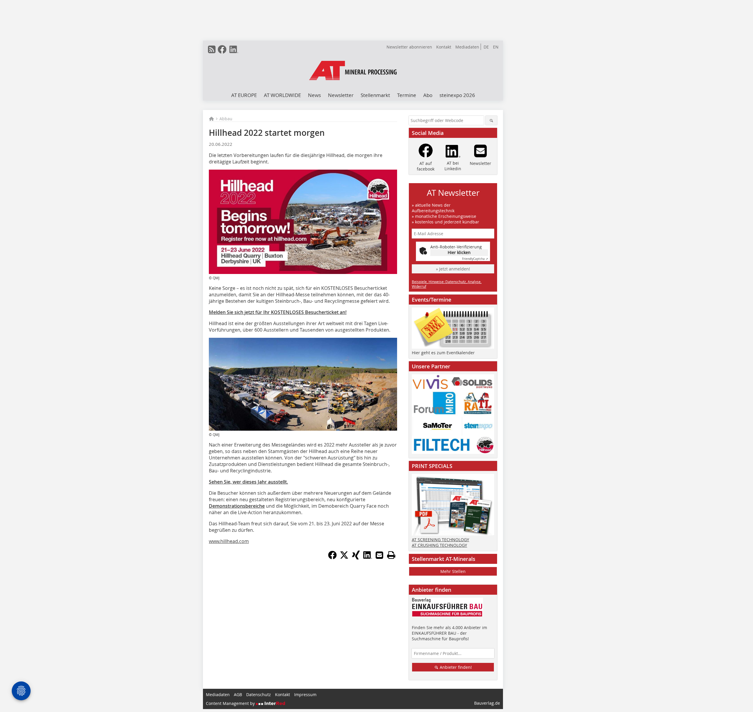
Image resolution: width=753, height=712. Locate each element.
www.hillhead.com (229, 541)
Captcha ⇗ (475, 259)
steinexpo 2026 (457, 95)
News (314, 95)
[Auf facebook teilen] (332, 558)
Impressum (305, 694)
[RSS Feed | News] (211, 49)
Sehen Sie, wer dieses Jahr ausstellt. (248, 482)
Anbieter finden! (455, 667)
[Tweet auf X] (344, 558)
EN (496, 47)
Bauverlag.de (487, 703)
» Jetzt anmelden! (453, 269)
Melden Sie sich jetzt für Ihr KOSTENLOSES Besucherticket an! (277, 312)
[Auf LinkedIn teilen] (368, 558)
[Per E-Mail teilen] (379, 555)
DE (486, 47)
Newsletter (341, 95)
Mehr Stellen (453, 571)
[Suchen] (491, 120)
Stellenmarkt (375, 95)
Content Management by (231, 703)
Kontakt (443, 47)
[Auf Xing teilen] (356, 558)
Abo (427, 95)
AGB (238, 694)
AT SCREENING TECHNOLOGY (440, 539)
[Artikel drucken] (391, 555)
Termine (406, 95)
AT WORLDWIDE (282, 95)
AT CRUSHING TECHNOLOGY (439, 545)
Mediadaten (467, 47)
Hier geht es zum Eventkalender (443, 352)
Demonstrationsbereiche (237, 506)
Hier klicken (459, 252)
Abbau (225, 118)
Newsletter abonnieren (409, 47)
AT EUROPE (244, 95)
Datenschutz (258, 694)
